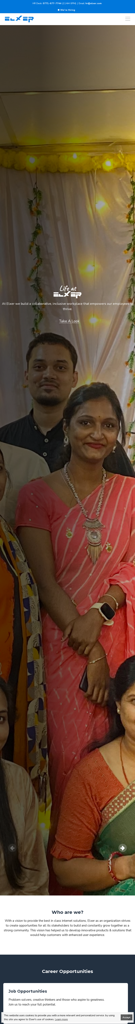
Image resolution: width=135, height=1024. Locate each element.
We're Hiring (67, 10)
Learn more (61, 1019)
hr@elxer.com (93, 3)
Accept (126, 1017)
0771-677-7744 (52, 3)
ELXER (67, 294)
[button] (69, 321)
